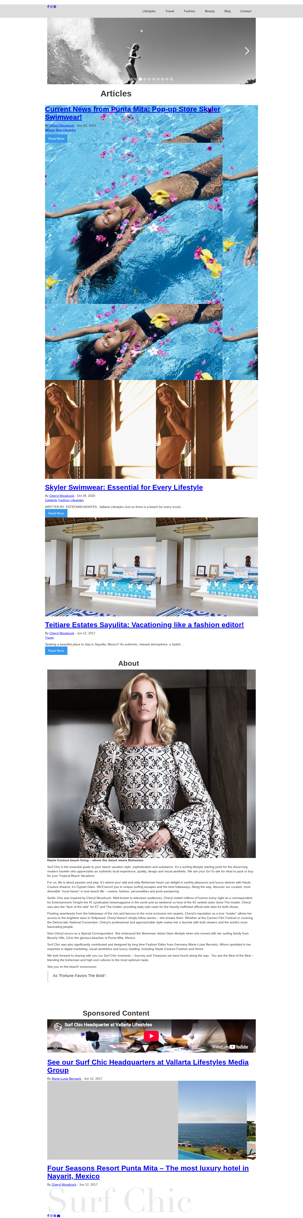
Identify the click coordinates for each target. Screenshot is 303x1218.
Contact (245, 11)
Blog (227, 11)
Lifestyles (149, 11)
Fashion (189, 11)
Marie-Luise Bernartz (66, 1078)
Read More (56, 138)
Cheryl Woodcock (61, 125)
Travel (169, 11)
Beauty (210, 11)
